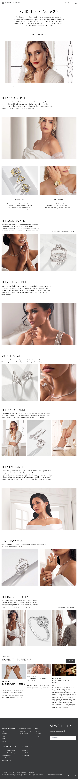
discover (8, 86)
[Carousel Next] (74, 252)
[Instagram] (68, 775)
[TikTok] (71, 775)
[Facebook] (39, 34)
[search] (69, 3)
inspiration (14, 86)
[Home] (11, 3)
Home (3, 86)
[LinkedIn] (42, 34)
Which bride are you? (24, 86)
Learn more (39, 775)
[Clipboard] (45, 34)
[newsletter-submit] (73, 738)
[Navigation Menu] (76, 3)
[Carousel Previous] (3, 252)
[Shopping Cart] (66, 3)
